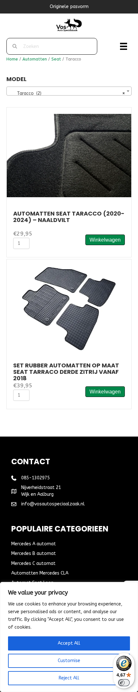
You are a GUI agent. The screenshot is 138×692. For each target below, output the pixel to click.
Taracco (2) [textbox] (67, 93)
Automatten (34, 59)
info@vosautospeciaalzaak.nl (53, 504)
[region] (69, 637)
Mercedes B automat (33, 553)
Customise (69, 660)
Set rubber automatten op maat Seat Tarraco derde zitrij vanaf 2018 (66, 371)
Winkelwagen (105, 240)
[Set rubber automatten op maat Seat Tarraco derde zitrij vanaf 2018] (69, 307)
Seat (56, 59)
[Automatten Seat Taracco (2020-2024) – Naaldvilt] (69, 155)
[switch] (124, 682)
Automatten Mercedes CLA (39, 573)
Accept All (69, 643)
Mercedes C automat (33, 563)
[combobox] (69, 91)
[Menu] (124, 46)
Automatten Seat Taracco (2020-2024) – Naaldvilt (69, 216)
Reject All (69, 678)
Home (12, 59)
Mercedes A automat (33, 544)
